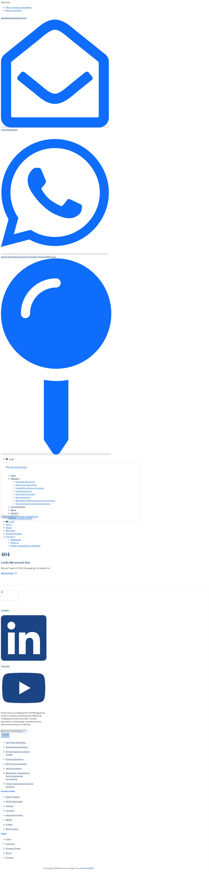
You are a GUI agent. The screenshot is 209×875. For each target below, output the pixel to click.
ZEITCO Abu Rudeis (14, 801)
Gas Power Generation (25, 482)
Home (13, 475)
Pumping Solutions (23, 491)
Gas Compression (22, 497)
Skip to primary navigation (19, 7)
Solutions (15, 479)
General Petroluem (14, 815)
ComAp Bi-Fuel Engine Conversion (29, 488)
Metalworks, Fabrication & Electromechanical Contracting (18, 776)
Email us (15, 542)
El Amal (9, 824)
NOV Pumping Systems (25, 494)
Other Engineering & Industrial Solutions (32, 504)
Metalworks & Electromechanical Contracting (35, 500)
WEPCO (9, 820)
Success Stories (18, 507)
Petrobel (10, 810)
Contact (14, 513)
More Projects (12, 829)
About (13, 510)
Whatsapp (16, 539)
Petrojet (10, 806)
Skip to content (13, 10)
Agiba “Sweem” (13, 797)
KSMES (90, 868)
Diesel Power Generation (26, 485)
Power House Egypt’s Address (25, 545)
